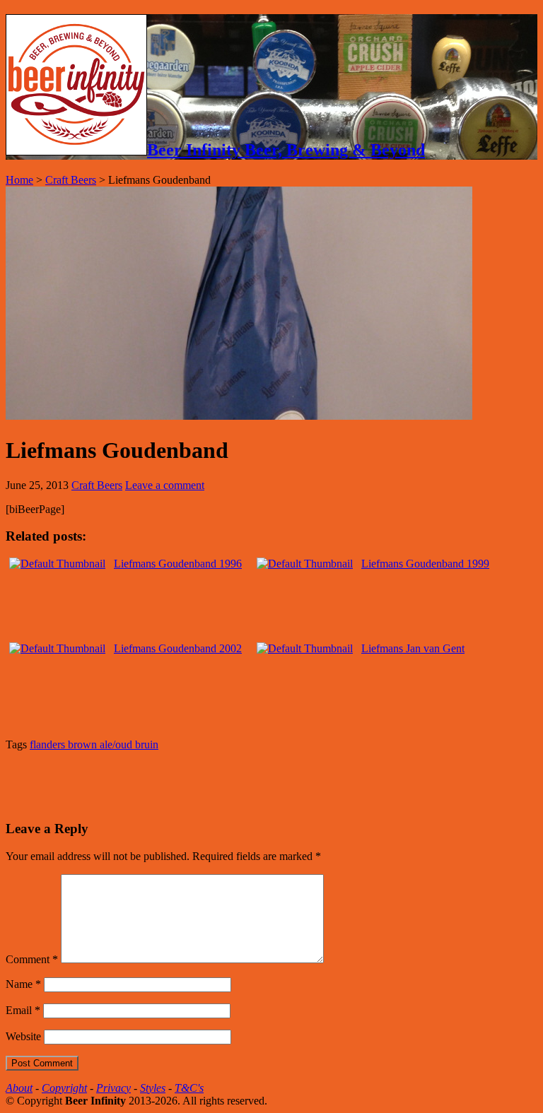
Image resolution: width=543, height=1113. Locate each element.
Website (23, 1036)
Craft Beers (70, 180)
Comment (32, 959)
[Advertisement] (171, 783)
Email (23, 1010)
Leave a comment (164, 485)
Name (23, 984)
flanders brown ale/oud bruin (94, 744)
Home (19, 180)
